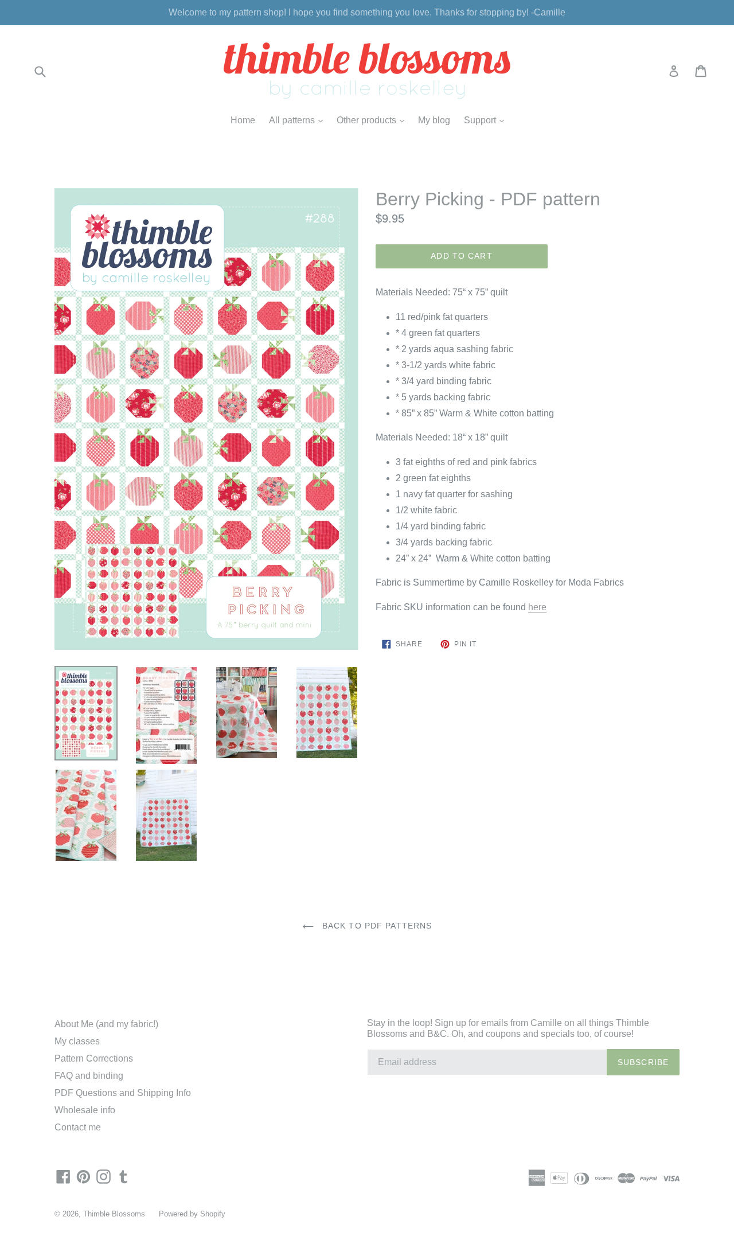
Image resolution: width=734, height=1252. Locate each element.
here (537, 607)
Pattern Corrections (93, 1058)
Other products (373, 120)
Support (487, 120)
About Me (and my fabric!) (106, 1024)
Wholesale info (84, 1110)
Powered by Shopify (192, 1214)
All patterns (299, 120)
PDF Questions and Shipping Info (122, 1093)
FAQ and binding (88, 1076)
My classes (77, 1041)
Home (243, 120)
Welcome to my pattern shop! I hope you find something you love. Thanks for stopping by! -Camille (367, 12)
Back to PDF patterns (375, 925)
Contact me (77, 1127)
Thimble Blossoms (114, 1214)
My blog (434, 120)
